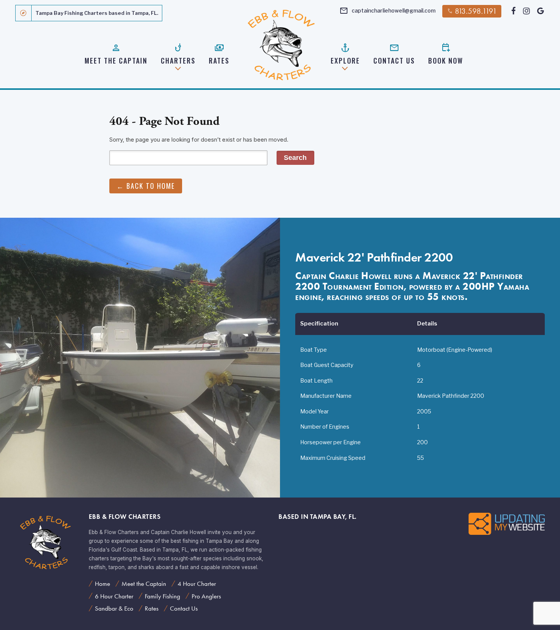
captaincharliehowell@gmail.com (387, 11)
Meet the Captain (116, 53)
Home (102, 583)
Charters (178, 53)
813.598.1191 (471, 11)
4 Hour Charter (197, 583)
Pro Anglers (206, 596)
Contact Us (394, 53)
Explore (345, 53)
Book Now (445, 53)
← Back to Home (146, 186)
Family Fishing (162, 596)
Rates (219, 53)
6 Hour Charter (114, 596)
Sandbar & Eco (114, 608)
